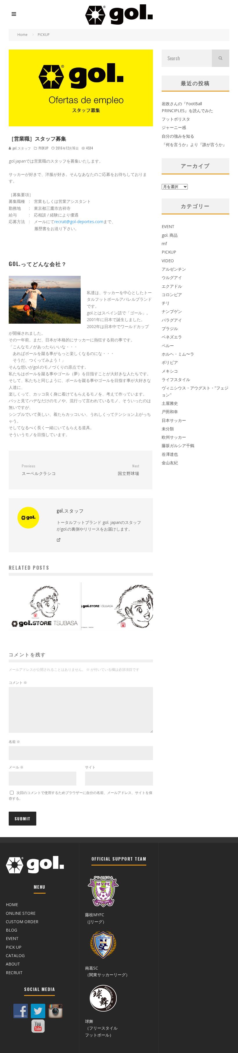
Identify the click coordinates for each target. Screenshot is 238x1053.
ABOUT (13, 964)
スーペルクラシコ (39, 470)
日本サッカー (174, 420)
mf (164, 243)
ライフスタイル (176, 379)
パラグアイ (172, 320)
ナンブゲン (172, 311)
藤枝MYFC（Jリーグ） (96, 918)
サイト (90, 767)
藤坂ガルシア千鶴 (178, 445)
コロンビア (172, 294)
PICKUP (43, 148)
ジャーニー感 (174, 127)
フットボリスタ (176, 119)
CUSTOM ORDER (22, 921)
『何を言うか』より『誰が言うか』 (194, 144)
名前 (14, 741)
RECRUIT (14, 972)
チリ (166, 303)
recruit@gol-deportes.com (78, 221)
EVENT (168, 226)
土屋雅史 (170, 403)
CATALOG (15, 955)
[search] (220, 58)
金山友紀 (170, 462)
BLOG (11, 930)
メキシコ (170, 371)
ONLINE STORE (20, 913)
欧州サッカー (174, 437)
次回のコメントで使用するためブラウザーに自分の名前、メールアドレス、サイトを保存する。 (80, 795)
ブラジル (170, 328)
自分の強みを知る (178, 136)
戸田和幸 (170, 411)
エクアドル (172, 286)
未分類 (168, 428)
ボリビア (170, 362)
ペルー (168, 345)
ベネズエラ (172, 337)
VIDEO (168, 260)
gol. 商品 (170, 235)
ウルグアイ (172, 277)
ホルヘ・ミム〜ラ (178, 354)
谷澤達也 (170, 454)
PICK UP (13, 947)
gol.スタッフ (21, 148)
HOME (12, 904)
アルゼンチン (174, 269)
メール (16, 767)
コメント (18, 682)
